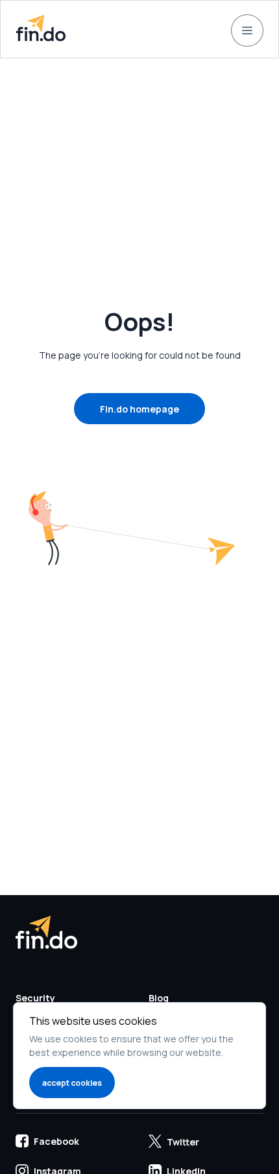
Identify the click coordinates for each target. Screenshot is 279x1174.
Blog (159, 998)
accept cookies (72, 1082)
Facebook (56, 1141)
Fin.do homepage (139, 409)
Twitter (183, 1142)
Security (35, 998)
